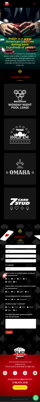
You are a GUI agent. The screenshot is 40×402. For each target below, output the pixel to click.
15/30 (23, 307)
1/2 (8, 279)
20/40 (31, 307)
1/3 (14, 279)
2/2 (8, 292)
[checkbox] (6, 278)
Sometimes (23, 299)
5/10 (8, 307)
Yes (8, 299)
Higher (9, 282)
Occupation (9, 265)
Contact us (20, 387)
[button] (36, 398)
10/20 (16, 307)
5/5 (26, 279)
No (15, 299)
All (16, 282)
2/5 (20, 279)
